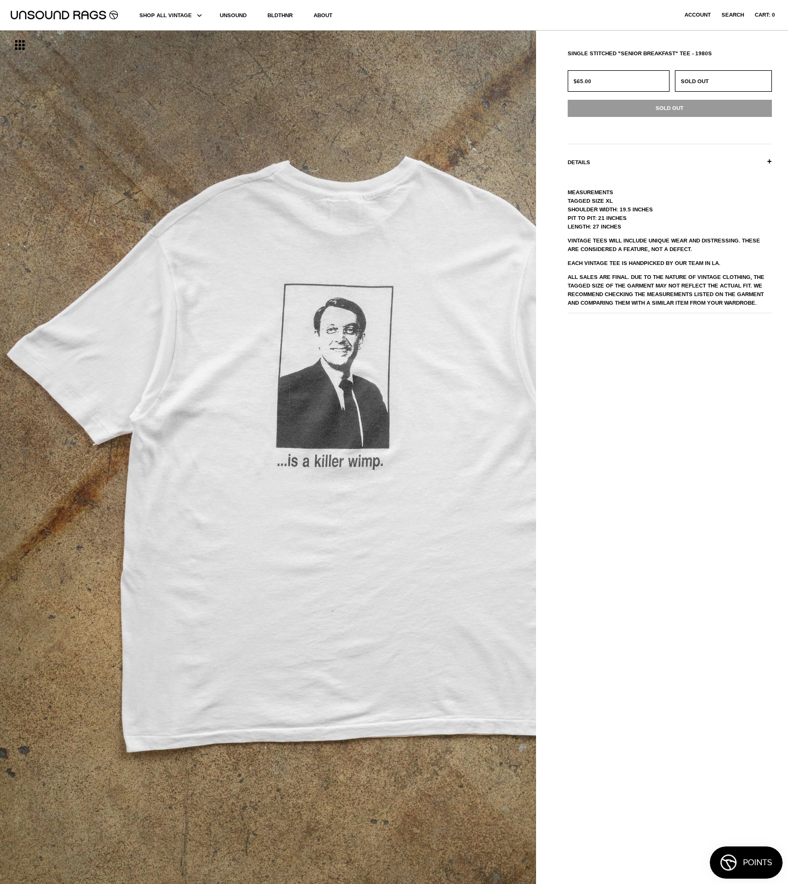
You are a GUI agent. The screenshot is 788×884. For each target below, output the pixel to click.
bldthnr (280, 15)
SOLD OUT (695, 81)
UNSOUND (233, 15)
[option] (134, 457)
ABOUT (323, 15)
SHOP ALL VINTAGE (165, 15)
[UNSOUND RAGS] (64, 15)
